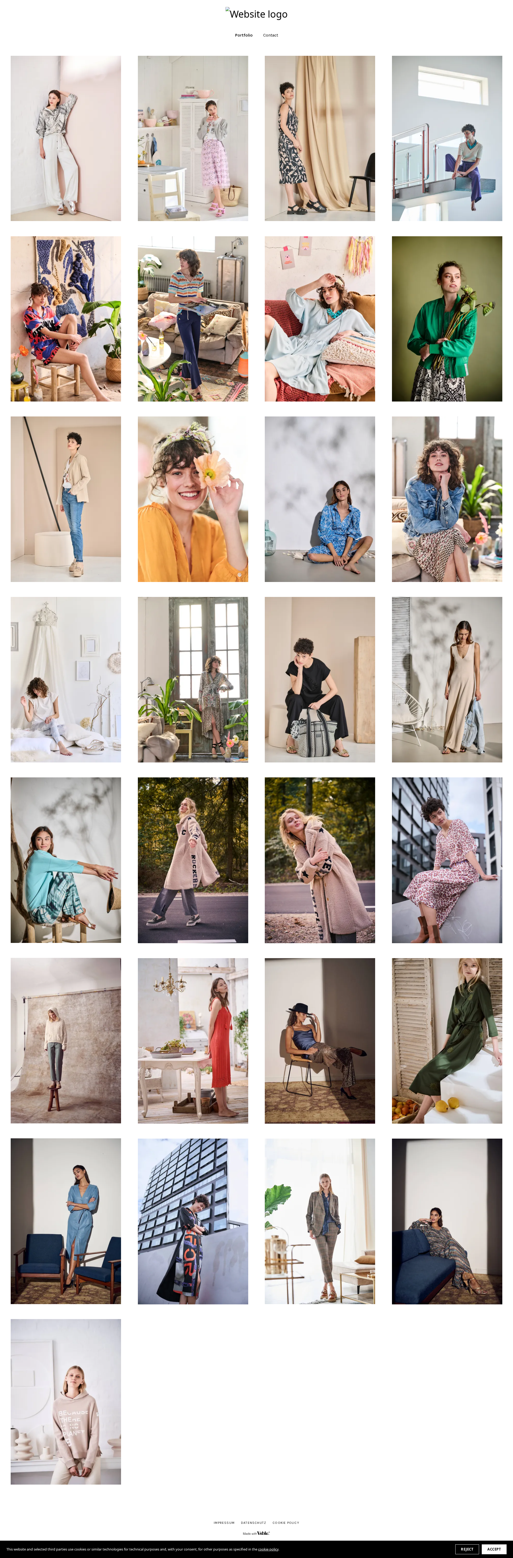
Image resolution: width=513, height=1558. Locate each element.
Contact (270, 35)
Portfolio (243, 35)
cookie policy (268, 1549)
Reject (467, 1549)
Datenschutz (253, 1523)
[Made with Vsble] (256, 1533)
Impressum (224, 1523)
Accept (494, 1549)
